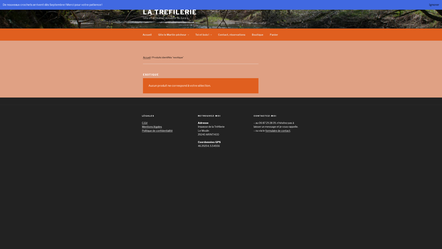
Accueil (147, 34)
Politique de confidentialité (157, 130)
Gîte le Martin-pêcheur (172, 34)
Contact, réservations (231, 34)
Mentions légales (152, 126)
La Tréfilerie (170, 12)
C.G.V (145, 122)
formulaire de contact (277, 130)
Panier (274, 34)
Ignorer (434, 4)
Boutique (257, 34)
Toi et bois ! (202, 34)
